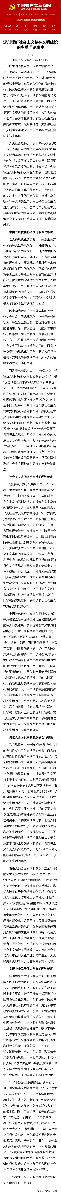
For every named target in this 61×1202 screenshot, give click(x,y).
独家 (44, 26)
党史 (26, 30)
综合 (35, 30)
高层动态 (7, 26)
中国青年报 (43, 60)
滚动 (53, 26)
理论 (26, 26)
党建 (35, 26)
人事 (17, 26)
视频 (44, 30)
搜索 (53, 30)
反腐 (17, 30)
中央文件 (7, 30)
